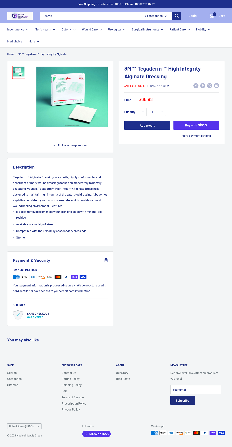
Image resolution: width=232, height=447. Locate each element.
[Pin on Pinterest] (202, 85)
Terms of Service (73, 397)
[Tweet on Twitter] (209, 85)
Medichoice (14, 41)
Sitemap (12, 385)
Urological (114, 29)
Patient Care (177, 29)
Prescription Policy (74, 403)
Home (10, 54)
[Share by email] (216, 85)
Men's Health (43, 29)
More (32, 41)
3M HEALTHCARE (134, 85)
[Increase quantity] (162, 112)
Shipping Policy (72, 385)
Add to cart (147, 125)
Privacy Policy (71, 409)
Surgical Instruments (145, 29)
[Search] (176, 16)
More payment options (196, 135)
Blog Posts (123, 378)
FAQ (64, 391)
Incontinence (15, 29)
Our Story (122, 372)
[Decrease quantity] (142, 112)
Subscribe (182, 400)
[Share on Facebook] (195, 85)
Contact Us (69, 372)
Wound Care (90, 29)
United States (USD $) (21, 426)
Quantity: (130, 111)
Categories (14, 378)
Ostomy (66, 29)
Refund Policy (71, 378)
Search (12, 372)
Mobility (201, 29)
